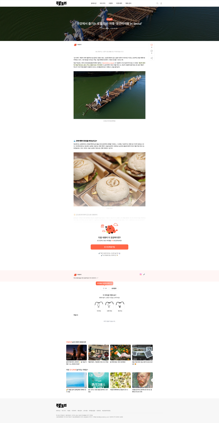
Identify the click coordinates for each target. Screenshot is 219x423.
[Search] (157, 3)
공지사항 (85, 410)
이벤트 (111, 3)
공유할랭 (114, 288)
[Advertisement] (109, 132)
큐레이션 (93, 3)
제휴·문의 (128, 3)
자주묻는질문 (92, 410)
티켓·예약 (119, 3)
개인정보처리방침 (106, 410)
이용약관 (99, 410)
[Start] (161, 3)
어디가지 (102, 3)
